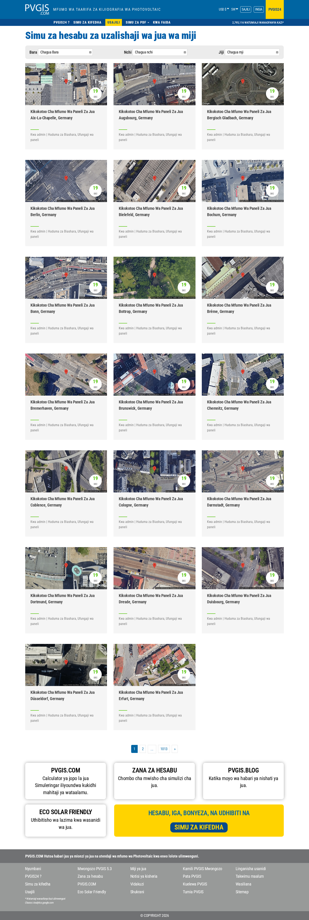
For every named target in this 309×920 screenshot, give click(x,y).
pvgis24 (274, 9)
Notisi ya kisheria (143, 876)
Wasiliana (243, 884)
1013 (164, 749)
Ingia (258, 9)
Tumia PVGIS (193, 891)
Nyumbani (33, 868)
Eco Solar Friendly (92, 891)
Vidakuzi (137, 884)
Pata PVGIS (192, 876)
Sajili (246, 9)
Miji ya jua (138, 868)
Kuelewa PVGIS (195, 884)
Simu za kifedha (198, 827)
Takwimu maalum (250, 876)
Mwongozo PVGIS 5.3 (95, 868)
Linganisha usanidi (251, 868)
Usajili (30, 891)
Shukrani (137, 891)
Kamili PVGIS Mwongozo (202, 868)
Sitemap (242, 891)
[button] (137, 22)
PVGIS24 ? (33, 876)
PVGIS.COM (87, 884)
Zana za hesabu (90, 876)
